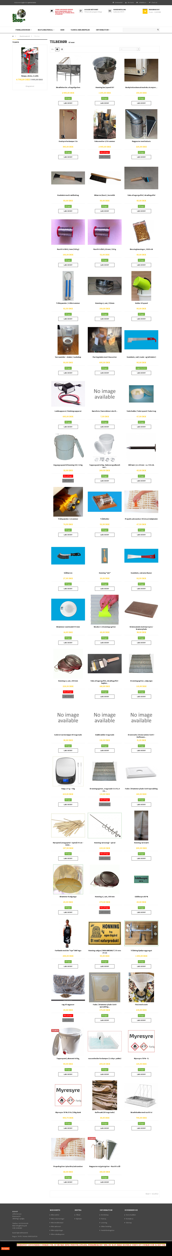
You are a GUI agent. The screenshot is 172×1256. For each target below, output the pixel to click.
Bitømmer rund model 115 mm (68, 627)
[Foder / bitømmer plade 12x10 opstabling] (141, 771)
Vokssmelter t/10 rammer (104, 141)
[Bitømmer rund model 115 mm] (68, 609)
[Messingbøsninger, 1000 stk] (141, 232)
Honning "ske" (105, 573)
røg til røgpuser (68, 1005)
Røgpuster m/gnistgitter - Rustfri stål (104, 1166)
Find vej (103, 1219)
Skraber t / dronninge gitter (105, 627)
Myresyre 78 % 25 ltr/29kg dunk (68, 1112)
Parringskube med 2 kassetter (105, 357)
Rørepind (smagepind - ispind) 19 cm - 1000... (68, 844)
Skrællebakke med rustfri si (141, 1112)
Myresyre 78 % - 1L (141, 1058)
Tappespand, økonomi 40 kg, (68, 1058)
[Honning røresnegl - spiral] (105, 825)
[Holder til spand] (141, 286)
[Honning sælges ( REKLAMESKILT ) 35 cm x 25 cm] (105, 933)
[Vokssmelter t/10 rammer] (105, 124)
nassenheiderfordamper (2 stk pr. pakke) (104, 1058)
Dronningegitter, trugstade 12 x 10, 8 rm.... (105, 790)
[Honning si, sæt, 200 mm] (68, 663)
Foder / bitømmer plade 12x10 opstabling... (104, 1006)
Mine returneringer (57, 1219)
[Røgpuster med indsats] (141, 124)
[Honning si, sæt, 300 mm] (105, 879)
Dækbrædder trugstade (104, 735)
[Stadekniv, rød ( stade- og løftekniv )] (141, 340)
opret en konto (32, 2)
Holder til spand (141, 303)
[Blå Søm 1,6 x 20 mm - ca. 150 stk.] (141, 448)
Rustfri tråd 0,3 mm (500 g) (68, 249)
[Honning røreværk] (141, 825)
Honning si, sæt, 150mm (104, 303)
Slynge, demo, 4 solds (30, 76)
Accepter (5, 1249)
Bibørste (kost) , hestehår (104, 195)
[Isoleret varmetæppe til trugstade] (68, 717)
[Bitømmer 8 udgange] (68, 879)
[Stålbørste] (68, 555)
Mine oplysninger (57, 1230)
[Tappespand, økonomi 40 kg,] (68, 1041)
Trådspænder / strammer (68, 519)
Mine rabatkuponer (57, 1234)
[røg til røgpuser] (68, 987)
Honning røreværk (141, 843)
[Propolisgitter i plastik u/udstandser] (68, 1149)
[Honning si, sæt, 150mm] (105, 286)
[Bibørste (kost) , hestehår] (105, 178)
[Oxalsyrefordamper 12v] (68, 124)
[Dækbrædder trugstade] (105, 717)
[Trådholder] (105, 502)
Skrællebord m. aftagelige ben (68, 87)
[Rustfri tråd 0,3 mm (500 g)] (68, 232)
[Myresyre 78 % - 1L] (141, 1041)
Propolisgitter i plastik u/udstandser (68, 1166)
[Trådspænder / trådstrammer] (68, 286)
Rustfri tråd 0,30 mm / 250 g (104, 249)
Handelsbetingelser (107, 1230)
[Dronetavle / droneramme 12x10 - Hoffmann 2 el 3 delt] (141, 717)
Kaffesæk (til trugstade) (105, 1112)
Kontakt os (129, 1219)
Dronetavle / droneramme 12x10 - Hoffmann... (141, 736)
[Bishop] (29, 16)
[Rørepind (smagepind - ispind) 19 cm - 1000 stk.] (68, 825)
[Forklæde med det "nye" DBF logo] (68, 933)
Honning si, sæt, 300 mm (105, 897)
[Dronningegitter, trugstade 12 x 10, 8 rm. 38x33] (105, 771)
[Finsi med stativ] (141, 987)
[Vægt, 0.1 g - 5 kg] (68, 771)
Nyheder (79, 1219)
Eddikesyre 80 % (141, 897)
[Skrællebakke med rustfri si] (141, 1095)
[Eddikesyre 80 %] (141, 879)
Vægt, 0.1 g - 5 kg (68, 789)
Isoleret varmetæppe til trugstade (68, 735)
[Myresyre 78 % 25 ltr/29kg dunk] (68, 1095)
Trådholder (104, 519)
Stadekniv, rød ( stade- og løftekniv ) (141, 357)
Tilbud (78, 1215)
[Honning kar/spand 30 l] (105, 70)
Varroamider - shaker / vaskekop (68, 357)
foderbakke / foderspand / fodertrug (141, 411)
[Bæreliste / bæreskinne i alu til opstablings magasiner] (105, 394)
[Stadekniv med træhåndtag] (68, 178)
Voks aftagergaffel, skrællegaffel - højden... (105, 682)
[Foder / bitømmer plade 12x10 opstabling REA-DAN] (105, 987)
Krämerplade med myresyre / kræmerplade (141, 628)
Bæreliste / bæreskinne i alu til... (104, 411)
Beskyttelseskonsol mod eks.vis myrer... (141, 87)
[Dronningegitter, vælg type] (141, 663)
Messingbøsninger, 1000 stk (141, 249)
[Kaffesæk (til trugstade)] (105, 1095)
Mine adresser (56, 1226)
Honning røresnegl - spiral (104, 843)
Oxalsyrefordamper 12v (68, 141)
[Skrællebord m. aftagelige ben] (68, 70)
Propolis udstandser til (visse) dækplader (141, 519)
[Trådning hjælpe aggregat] (141, 933)
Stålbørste (68, 573)
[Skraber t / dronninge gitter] (105, 609)
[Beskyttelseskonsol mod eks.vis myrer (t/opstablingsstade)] (141, 70)
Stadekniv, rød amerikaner (141, 573)
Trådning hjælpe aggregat (141, 950)
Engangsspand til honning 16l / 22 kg (68, 465)
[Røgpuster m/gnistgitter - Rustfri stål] (105, 1149)
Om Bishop (105, 1215)
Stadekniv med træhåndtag (68, 195)
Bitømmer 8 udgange (68, 897)
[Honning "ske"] (105, 555)
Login (23, 2)
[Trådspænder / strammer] (68, 502)
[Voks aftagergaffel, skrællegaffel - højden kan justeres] (105, 663)
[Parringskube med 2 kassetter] (105, 340)
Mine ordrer (55, 1215)
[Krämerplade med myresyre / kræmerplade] (141, 609)
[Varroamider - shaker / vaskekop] (68, 340)
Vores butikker (131, 1215)
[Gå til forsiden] (13, 36)
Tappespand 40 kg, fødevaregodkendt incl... (104, 466)
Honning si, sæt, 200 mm (68, 681)
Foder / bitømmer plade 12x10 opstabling (141, 789)
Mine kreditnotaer (57, 1223)
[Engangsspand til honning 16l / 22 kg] (68, 448)
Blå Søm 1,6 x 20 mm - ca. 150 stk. (141, 465)
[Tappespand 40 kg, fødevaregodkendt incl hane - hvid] (105, 448)
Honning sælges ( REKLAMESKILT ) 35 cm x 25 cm (104, 952)
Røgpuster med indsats (141, 141)
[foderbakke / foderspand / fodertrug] (141, 394)
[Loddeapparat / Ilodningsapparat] (68, 394)
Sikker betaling (106, 1226)
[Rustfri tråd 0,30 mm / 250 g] (105, 232)
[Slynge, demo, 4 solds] (30, 60)
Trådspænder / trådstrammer (68, 303)
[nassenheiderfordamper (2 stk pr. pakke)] (105, 1041)
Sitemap (129, 1223)
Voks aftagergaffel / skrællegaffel (141, 195)
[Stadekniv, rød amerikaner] (141, 555)
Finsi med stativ (141, 1005)
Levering (104, 1223)
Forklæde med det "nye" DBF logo (68, 950)
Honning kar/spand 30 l (105, 87)
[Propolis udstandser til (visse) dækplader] (141, 502)
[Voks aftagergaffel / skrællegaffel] (141, 178)
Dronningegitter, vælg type (141, 681)
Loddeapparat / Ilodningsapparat (68, 411)
